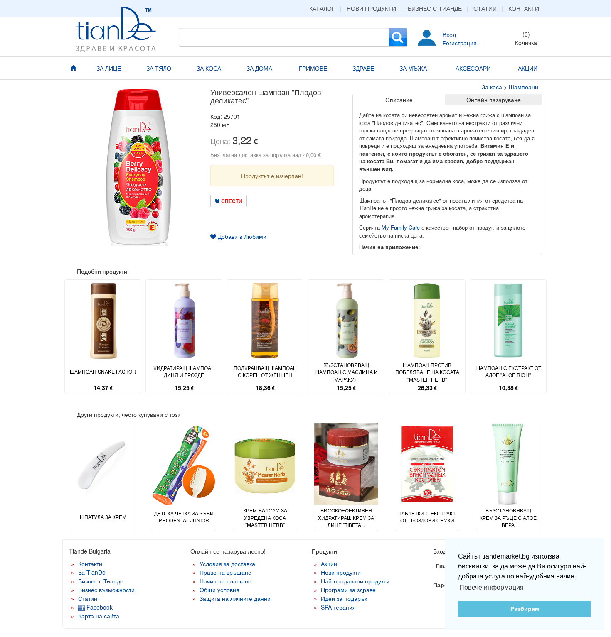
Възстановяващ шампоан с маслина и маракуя (346, 371)
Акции (329, 563)
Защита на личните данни (235, 598)
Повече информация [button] (491, 587)
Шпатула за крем (103, 516)
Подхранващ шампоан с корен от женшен (265, 371)
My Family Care (401, 227)
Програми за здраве (348, 590)
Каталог (322, 8)
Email (443, 566)
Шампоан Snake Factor (103, 371)
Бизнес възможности (106, 590)
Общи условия (219, 590)
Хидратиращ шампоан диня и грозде (184, 371)
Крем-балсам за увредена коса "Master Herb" (265, 517)
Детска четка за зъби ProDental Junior (184, 517)
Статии (485, 8)
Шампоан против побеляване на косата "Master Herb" (427, 371)
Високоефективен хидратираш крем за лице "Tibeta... (346, 517)
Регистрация (460, 43)
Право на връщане (225, 572)
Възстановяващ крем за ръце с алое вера (508, 517)
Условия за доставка (227, 563)
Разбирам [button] (524, 608)
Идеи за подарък (344, 598)
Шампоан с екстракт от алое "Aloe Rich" (508, 371)
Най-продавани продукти (355, 581)
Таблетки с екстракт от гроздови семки (427, 517)
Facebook (99, 607)
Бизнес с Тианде (435, 8)
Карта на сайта (98, 616)
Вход (449, 34)
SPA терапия (338, 607)
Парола (444, 585)
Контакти (523, 8)
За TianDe (92, 572)
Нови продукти (371, 8)
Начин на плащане (225, 581)
